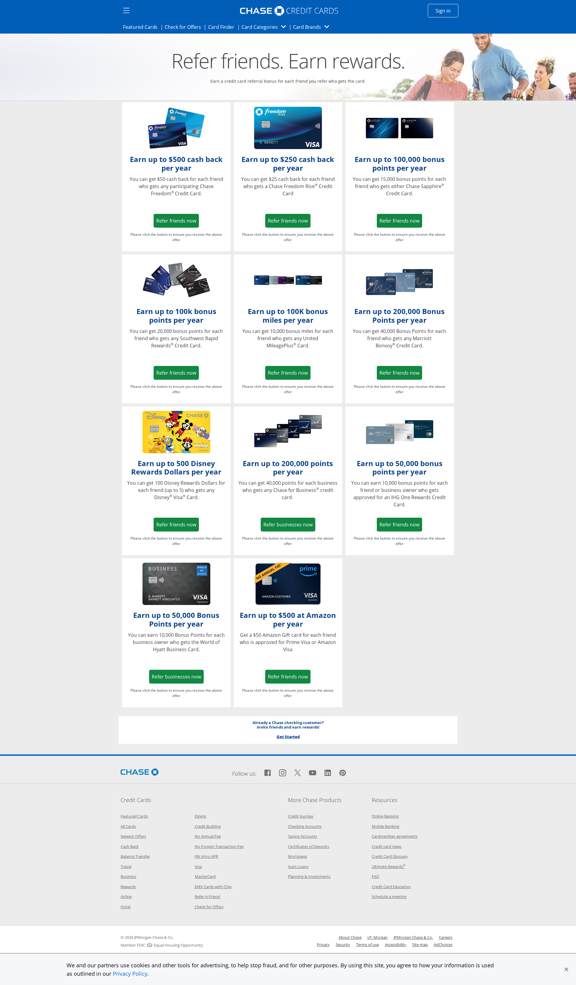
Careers (445, 937)
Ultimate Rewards (388, 866)
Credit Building (208, 826)
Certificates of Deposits (308, 846)
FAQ (375, 876)
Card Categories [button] (265, 26)
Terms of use (367, 944)
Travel (126, 866)
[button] (566, 969)
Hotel (125, 906)
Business (128, 876)
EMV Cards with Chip (213, 886)
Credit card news (386, 846)
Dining (200, 816)
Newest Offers (133, 836)
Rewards (128, 886)
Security (343, 944)
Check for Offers (184, 26)
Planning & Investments (309, 876)
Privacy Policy (130, 973)
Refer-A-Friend (207, 896)
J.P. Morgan (378, 937)
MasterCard (205, 876)
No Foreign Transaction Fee (219, 846)
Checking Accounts (305, 826)
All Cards (128, 826)
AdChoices (443, 944)
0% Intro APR (206, 856)
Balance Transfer (135, 856)
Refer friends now (177, 220)
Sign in (447, 10)
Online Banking (385, 816)
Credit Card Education (391, 886)
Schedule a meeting (389, 896)
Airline (126, 896)
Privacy (323, 944)
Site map (420, 944)
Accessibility (395, 944)
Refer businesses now (289, 524)
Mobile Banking (385, 826)
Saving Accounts (302, 836)
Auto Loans (298, 866)
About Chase (350, 937)
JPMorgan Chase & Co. (413, 937)
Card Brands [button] (313, 26)
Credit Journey (301, 816)
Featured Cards (142, 26)
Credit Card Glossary (390, 856)
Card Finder (223, 26)
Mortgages (297, 856)
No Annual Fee (208, 836)
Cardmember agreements (395, 836)
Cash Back (130, 846)
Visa (198, 866)
